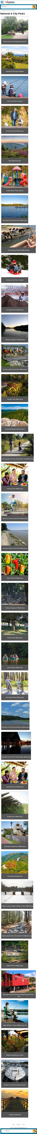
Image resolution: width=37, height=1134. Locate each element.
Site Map (18, 1124)
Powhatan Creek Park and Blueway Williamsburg (15, 727)
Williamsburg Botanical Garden (14, 1055)
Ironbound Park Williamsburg (15, 488)
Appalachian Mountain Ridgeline (15, 71)
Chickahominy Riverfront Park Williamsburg (15, 220)
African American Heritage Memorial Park (15, 41)
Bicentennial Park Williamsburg (15, 131)
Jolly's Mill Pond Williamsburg (15, 578)
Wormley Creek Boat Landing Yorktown (15, 1085)
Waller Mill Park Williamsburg (15, 965)
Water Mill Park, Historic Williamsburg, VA (15, 1025)
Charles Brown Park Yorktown (14, 190)
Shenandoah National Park (14, 876)
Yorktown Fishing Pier (15, 1114)
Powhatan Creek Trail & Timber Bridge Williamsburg (16, 757)
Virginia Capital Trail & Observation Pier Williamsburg (16, 936)
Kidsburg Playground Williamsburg (15, 608)
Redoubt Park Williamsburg (15, 816)
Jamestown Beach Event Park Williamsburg (14, 548)
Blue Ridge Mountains (15, 160)
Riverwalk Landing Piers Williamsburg (14, 846)
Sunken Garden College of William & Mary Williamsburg (17, 906)
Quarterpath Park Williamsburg (14, 787)
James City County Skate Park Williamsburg (14, 518)
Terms (23, 1124)
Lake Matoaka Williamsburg (15, 667)
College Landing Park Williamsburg (15, 339)
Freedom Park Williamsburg (15, 399)
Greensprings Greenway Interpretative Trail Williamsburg (17, 459)
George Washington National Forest (15, 429)
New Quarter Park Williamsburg (15, 697)
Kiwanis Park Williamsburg (14, 637)
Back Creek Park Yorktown (15, 101)
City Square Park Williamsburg (14, 310)
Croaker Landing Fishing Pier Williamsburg (15, 369)
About (13, 1124)
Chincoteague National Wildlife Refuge (18, 250)
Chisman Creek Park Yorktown (15, 280)
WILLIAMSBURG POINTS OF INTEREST (7, 10)
